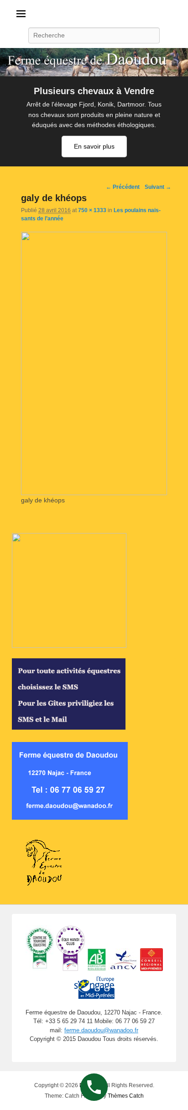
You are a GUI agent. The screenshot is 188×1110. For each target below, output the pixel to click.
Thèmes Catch (126, 1096)
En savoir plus (94, 146)
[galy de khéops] (94, 492)
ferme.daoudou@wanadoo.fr (101, 1030)
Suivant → (158, 187)
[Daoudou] (94, 62)
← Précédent (123, 187)
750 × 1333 (92, 210)
